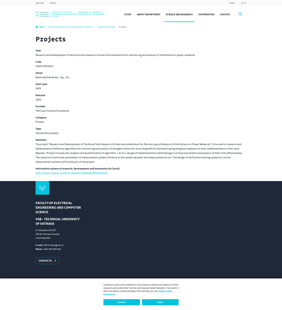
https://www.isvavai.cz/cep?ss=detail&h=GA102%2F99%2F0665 (72, 172)
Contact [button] (225, 14)
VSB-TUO (40, 3)
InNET (232, 3)
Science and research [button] (179, 14)
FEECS (53, 3)
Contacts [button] (45, 260)
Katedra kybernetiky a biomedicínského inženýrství (71, 27)
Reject (160, 302)
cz (245, 3)
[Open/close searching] (240, 14)
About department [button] (148, 14)
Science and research (106, 27)
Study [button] (128, 14)
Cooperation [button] (206, 14)
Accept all (122, 302)
